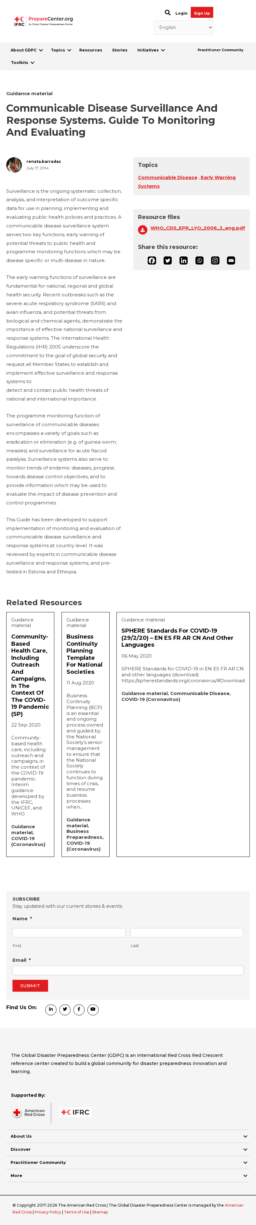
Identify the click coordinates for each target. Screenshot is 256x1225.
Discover (21, 1149)
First (17, 945)
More (16, 1175)
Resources (90, 50)
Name (22, 918)
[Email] (231, 260)
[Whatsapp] (199, 260)
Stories (119, 50)
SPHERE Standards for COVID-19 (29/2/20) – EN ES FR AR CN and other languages (177, 637)
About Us (21, 1136)
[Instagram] (215, 260)
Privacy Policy (48, 1212)
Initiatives (148, 50)
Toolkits (19, 62)
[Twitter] (168, 260)
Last (135, 945)
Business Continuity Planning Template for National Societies (84, 654)
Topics (58, 50)
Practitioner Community (221, 50)
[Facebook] (152, 260)
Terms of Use (76, 1212)
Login (181, 13)
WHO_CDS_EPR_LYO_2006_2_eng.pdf (197, 228)
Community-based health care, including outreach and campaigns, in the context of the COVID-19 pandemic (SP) (30, 675)
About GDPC (24, 50)
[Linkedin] (184, 260)
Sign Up (202, 13)
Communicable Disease (167, 177)
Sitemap (100, 1212)
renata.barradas (44, 161)
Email (21, 960)
